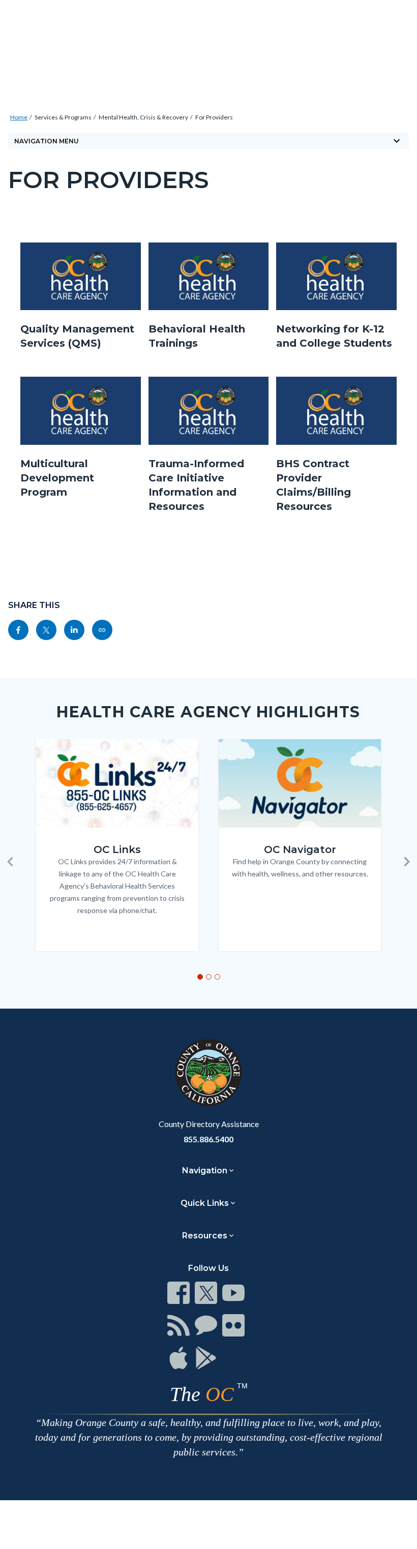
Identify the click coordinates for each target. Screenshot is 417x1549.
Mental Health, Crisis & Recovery (143, 117)
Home (18, 117)
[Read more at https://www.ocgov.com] (208, 1072)
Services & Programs (63, 117)
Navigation (204, 1170)
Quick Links (205, 1203)
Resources (204, 1235)
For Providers (214, 117)
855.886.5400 (208, 1139)
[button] (10, 861)
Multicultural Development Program (57, 478)
